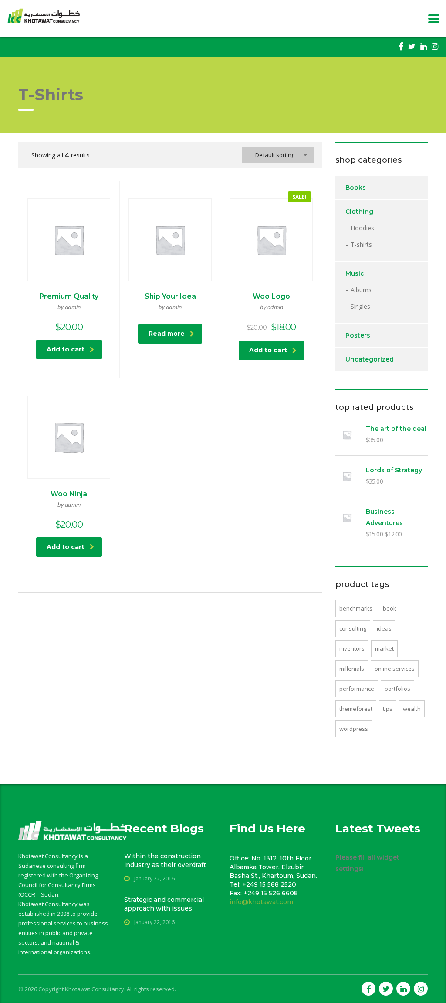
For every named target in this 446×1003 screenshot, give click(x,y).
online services (395, 668)
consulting (352, 628)
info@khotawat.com (261, 902)
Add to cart (65, 349)
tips (387, 709)
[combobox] (278, 155)
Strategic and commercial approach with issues (164, 904)
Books (355, 187)
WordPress (353, 729)
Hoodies (362, 228)
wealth (412, 709)
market (384, 648)
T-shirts (361, 244)
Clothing (359, 211)
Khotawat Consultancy (94, 989)
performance (356, 689)
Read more (167, 334)
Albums (361, 290)
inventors (352, 648)
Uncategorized (369, 359)
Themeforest (355, 709)
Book (389, 608)
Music (354, 273)
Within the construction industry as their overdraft (165, 860)
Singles (360, 306)
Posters (357, 335)
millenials (351, 668)
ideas (384, 628)
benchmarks (355, 608)
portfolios (397, 689)
